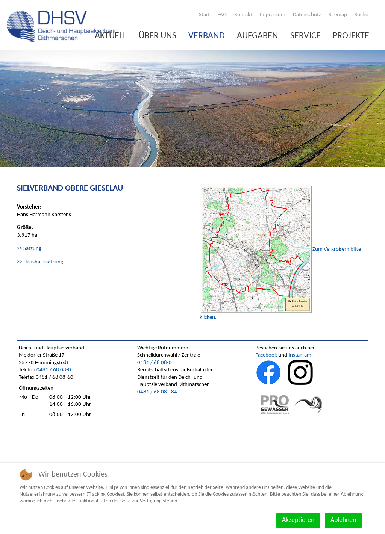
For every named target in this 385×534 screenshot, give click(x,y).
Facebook (266, 355)
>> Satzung (29, 248)
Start (204, 15)
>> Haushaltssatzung (40, 262)
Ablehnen (343, 520)
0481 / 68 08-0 (53, 370)
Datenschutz (307, 15)
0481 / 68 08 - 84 (157, 392)
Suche (361, 15)
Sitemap (338, 15)
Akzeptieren (298, 520)
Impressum (272, 15)
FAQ (222, 15)
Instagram (299, 355)
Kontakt (243, 15)
